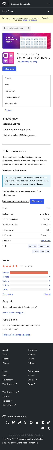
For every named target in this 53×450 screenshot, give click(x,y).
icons (48, 251)
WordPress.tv (9, 384)
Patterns (31, 363)
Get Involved (34, 371)
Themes (31, 354)
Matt (5, 396)
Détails (8, 78)
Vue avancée (11, 103)
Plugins (31, 358)
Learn (5, 371)
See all (48, 294)
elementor (32, 246)
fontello (36, 251)
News (5, 354)
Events (31, 375)
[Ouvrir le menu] (49, 3)
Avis (7, 84)
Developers (7, 380)
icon (42, 251)
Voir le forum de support (13, 312)
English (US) (46, 240)
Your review (7, 294)
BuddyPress (9, 405)
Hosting (5, 358)
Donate (32, 380)
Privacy (5, 363)
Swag (31, 384)
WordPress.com (10, 392)
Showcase (32, 350)
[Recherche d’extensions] (28, 28)
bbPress (7, 401)
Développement (12, 97)
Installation (10, 91)
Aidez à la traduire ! (30, 20)
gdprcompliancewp (28, 61)
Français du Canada (17, 416)
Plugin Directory (9, 11)
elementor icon (44, 246)
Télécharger (9, 69)
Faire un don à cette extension (16, 335)
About (5, 350)
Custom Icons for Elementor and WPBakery (33, 56)
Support (8, 110)
